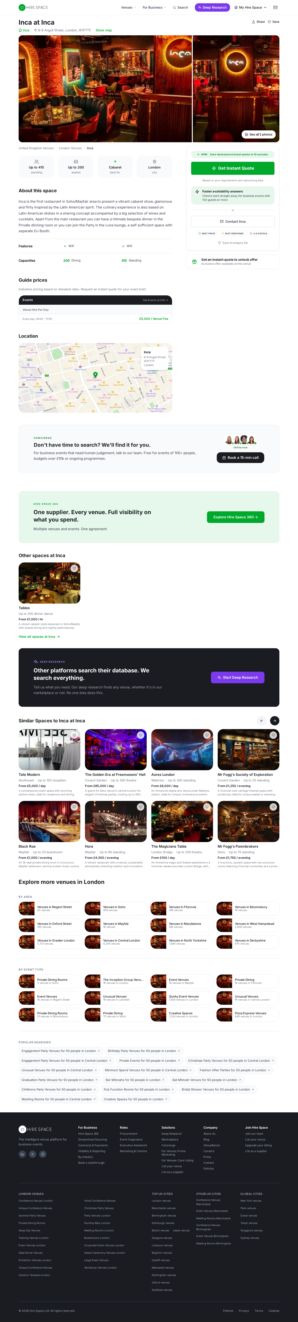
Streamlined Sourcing (92, 1139)
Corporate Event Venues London (104, 1245)
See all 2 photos (261, 134)
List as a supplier (172, 1172)
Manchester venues (164, 1208)
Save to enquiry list (235, 243)
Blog (206, 1139)
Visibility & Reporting (91, 1151)
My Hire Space (250, 7)
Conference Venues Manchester (208, 1202)
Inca (26, 30)
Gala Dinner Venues (31, 1252)
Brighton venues (162, 1252)
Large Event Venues (96, 1260)
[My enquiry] (275, 7)
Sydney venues (249, 1237)
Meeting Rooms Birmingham (213, 1243)
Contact (208, 1162)
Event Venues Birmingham (212, 1236)
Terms (259, 1310)
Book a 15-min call (243, 457)
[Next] (274, 720)
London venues (161, 1200)
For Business (153, 7)
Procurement (128, 1133)
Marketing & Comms (133, 1151)
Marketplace (170, 1139)
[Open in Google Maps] (95, 378)
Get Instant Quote (236, 168)
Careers (208, 1151)
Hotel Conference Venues (99, 1200)
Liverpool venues (162, 1245)
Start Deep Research (240, 677)
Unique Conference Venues (35, 1208)
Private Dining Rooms (32, 1223)
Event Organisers (131, 1139)
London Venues (70, 148)
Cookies (274, 1310)
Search (182, 7)
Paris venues (248, 1208)
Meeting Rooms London (99, 1230)
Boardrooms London (97, 1237)
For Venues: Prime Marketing (174, 1152)
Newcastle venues (163, 1267)
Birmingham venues (164, 1215)
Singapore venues (251, 1230)
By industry (85, 1157)
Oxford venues (161, 1282)
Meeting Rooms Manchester (213, 1218)
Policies (208, 1168)
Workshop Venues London (100, 1267)
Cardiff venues (161, 1260)
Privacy (244, 1310)
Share (261, 21)
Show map (104, 30)
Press (207, 1157)
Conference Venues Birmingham (208, 1227)
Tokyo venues (248, 1223)
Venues (126, 7)
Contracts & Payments (93, 1145)
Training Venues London (34, 1237)
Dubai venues (248, 1215)
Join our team (254, 1133)
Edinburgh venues (163, 1223)
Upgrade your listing (258, 1145)
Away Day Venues (29, 1230)
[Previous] (261, 720)
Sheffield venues (162, 1290)
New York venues (250, 1200)
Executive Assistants (133, 1145)
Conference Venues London (36, 1200)
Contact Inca (235, 221)
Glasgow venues (162, 1237)
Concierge (168, 1145)
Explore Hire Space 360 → (235, 517)
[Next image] (74, 583)
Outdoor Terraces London (34, 1275)
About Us (209, 1133)
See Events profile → (155, 300)
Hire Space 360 (88, 1133)
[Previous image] (24, 583)
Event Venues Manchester (212, 1211)
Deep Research (215, 7)
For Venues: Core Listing (177, 1160)
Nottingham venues (164, 1275)
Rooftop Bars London (97, 1223)
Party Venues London (97, 1215)
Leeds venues (181, 1230)
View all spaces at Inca (37, 636)
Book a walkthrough (91, 1162)
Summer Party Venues (32, 1215)
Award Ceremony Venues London (104, 1252)
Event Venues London (32, 1245)
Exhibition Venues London (35, 1260)
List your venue (172, 1166)
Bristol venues (160, 1230)
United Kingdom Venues (36, 148)
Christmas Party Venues (99, 1208)
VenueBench (211, 1145)
